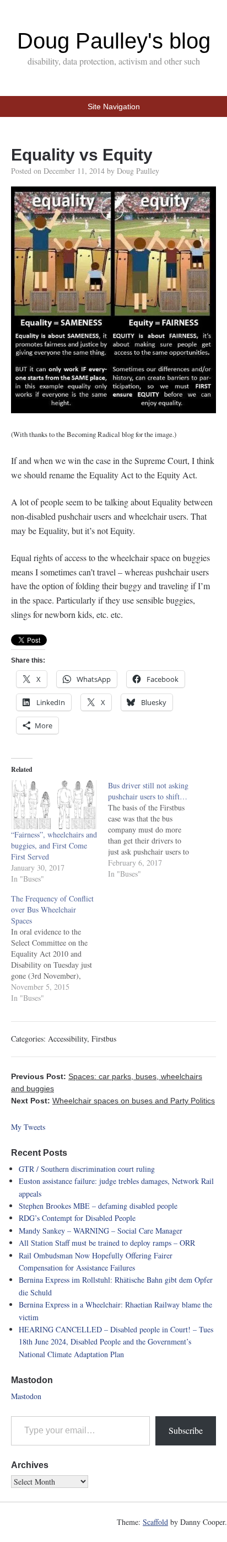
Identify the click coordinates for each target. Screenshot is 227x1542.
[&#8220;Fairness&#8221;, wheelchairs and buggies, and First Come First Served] (54, 804)
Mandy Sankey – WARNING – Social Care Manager (100, 1230)
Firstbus (103, 1038)
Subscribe (186, 1430)
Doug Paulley (138, 171)
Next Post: (113, 1100)
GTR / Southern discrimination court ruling (87, 1169)
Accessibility (67, 1038)
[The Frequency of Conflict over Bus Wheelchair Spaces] (59, 948)
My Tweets (28, 1127)
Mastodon (26, 1396)
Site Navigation (114, 106)
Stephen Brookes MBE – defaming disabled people (98, 1205)
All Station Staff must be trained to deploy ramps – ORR (107, 1242)
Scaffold (155, 1522)
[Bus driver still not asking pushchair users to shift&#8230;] (156, 829)
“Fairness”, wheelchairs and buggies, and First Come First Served (54, 845)
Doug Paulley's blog (113, 41)
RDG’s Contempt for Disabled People (77, 1218)
